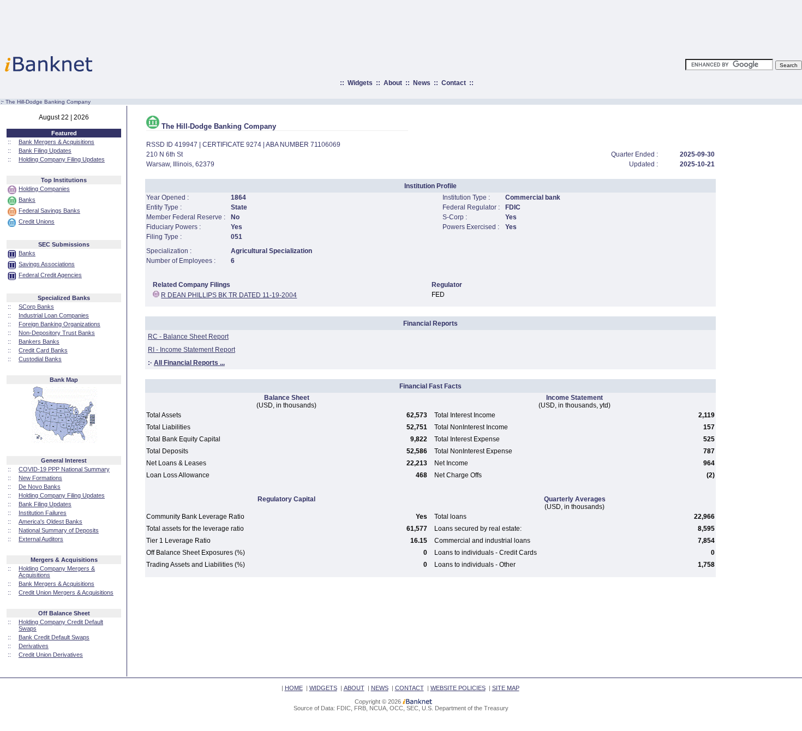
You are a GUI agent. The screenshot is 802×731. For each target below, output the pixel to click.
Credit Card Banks (43, 350)
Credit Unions (37, 221)
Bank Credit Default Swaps (54, 637)
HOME (294, 688)
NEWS (379, 688)
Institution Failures (43, 513)
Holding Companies (44, 188)
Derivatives (34, 646)
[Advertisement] (449, 24)
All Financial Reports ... (189, 363)
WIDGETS (323, 688)
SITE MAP (505, 688)
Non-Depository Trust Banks (57, 332)
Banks (27, 199)
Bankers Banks (39, 341)
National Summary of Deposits (59, 530)
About (393, 83)
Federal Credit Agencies (50, 275)
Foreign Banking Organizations (59, 324)
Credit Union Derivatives (51, 654)
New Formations (40, 478)
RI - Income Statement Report (191, 349)
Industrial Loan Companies (54, 315)
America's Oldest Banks (50, 521)
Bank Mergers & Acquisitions (56, 142)
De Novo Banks (40, 486)
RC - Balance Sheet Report (188, 336)
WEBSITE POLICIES (458, 688)
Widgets (360, 83)
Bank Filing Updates (45, 150)
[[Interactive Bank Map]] (64, 441)
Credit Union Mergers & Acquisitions (66, 592)
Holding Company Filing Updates (62, 159)
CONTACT (409, 688)
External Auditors (41, 539)
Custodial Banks (40, 359)
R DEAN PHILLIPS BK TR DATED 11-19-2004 (229, 295)
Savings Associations (47, 264)
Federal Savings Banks (49, 210)
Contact (453, 83)
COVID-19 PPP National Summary (64, 469)
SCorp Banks (36, 306)
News (421, 83)
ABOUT (354, 688)
